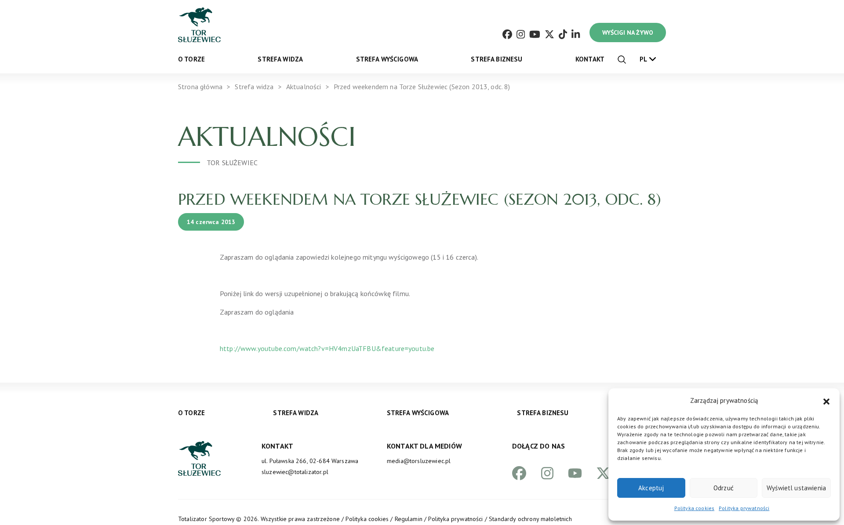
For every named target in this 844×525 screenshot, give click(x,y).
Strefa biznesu (496, 59)
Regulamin (408, 519)
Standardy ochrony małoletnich (530, 519)
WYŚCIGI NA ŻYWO (627, 32)
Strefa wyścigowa (387, 59)
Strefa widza (280, 59)
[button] (826, 400)
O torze (191, 59)
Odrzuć (723, 488)
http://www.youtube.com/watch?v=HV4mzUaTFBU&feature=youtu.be (327, 348)
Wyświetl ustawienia (796, 488)
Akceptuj (651, 488)
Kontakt (589, 59)
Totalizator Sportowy (206, 519)
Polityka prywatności (744, 508)
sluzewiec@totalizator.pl (295, 472)
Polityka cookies (694, 508)
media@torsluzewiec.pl (419, 461)
